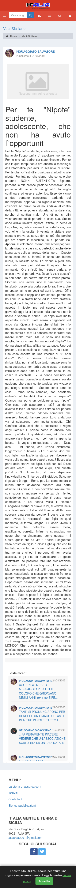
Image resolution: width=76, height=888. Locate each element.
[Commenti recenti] (60, 16)
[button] (4, 16)
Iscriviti (13, 793)
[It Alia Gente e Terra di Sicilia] (38, 5)
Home (13, 36)
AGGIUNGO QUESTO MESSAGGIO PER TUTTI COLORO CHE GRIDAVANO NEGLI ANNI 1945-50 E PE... (38, 691)
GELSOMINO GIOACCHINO (35, 730)
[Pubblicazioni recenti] (50, 16)
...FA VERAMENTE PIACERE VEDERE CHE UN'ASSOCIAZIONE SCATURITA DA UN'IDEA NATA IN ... (42, 740)
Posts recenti (17, 673)
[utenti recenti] (39, 16)
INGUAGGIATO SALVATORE (35, 51)
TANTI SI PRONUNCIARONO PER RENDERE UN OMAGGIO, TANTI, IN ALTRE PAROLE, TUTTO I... (42, 716)
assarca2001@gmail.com (25, 837)
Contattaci (15, 799)
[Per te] (38, 81)
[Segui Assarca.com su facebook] (34, 851)
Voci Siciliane (14, 28)
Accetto (44, 881)
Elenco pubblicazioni (22, 805)
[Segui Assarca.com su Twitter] (42, 851)
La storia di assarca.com (24, 786)
